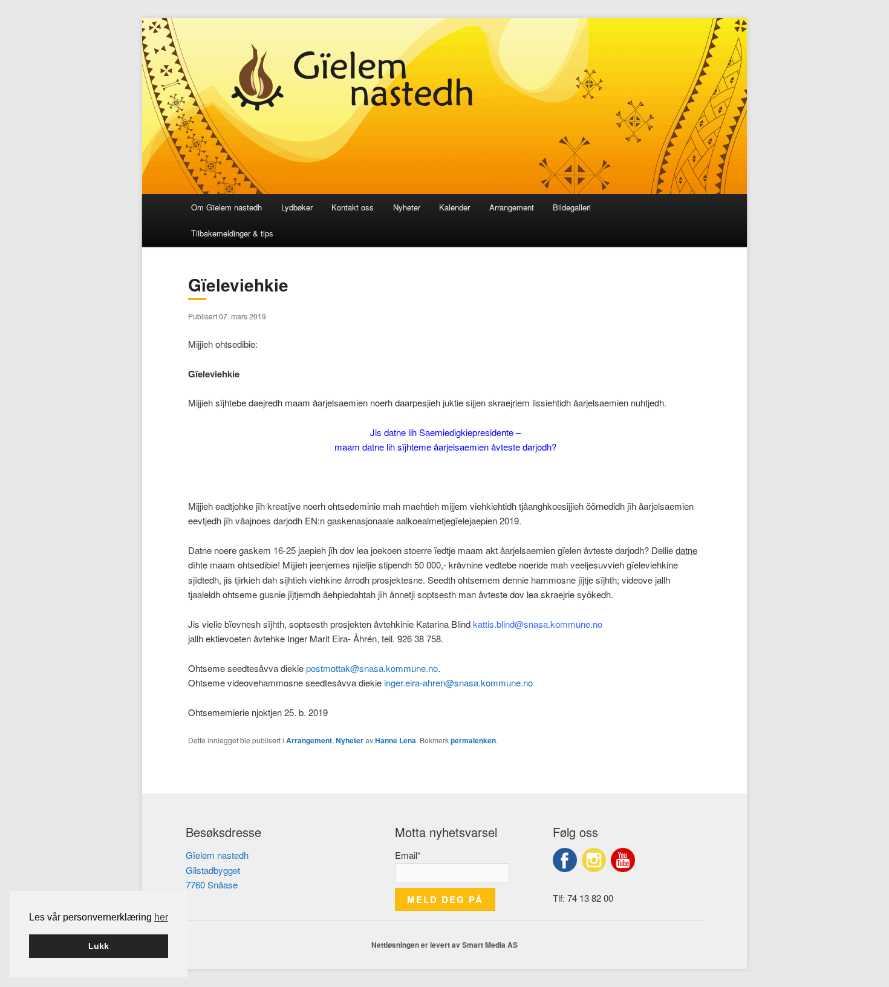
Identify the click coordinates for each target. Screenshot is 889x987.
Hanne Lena (395, 740)
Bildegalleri (572, 207)
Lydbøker (297, 207)
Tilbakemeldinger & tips (232, 233)
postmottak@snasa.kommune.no (372, 668)
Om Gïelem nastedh (226, 207)
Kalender (454, 207)
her (161, 917)
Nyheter (406, 207)
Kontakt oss (352, 207)
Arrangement (511, 207)
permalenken (473, 740)
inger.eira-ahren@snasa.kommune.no (458, 682)
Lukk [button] (98, 946)
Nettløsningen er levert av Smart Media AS (444, 944)
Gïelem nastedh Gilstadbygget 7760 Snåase (217, 870)
